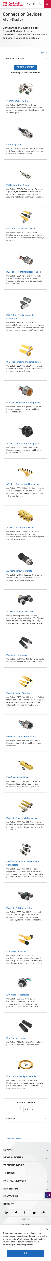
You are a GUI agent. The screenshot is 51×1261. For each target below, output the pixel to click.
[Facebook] (16, 1212)
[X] (25, 1212)
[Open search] (28, 4)
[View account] (39, 4)
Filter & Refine (25, 67)
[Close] (47, 1229)
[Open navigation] (47, 4)
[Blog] (43, 1212)
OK (25, 1253)
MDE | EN (25, 1219)
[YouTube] (34, 1212)
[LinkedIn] (7, 1212)
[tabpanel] (25, 590)
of (26, 1109)
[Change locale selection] (34, 4)
